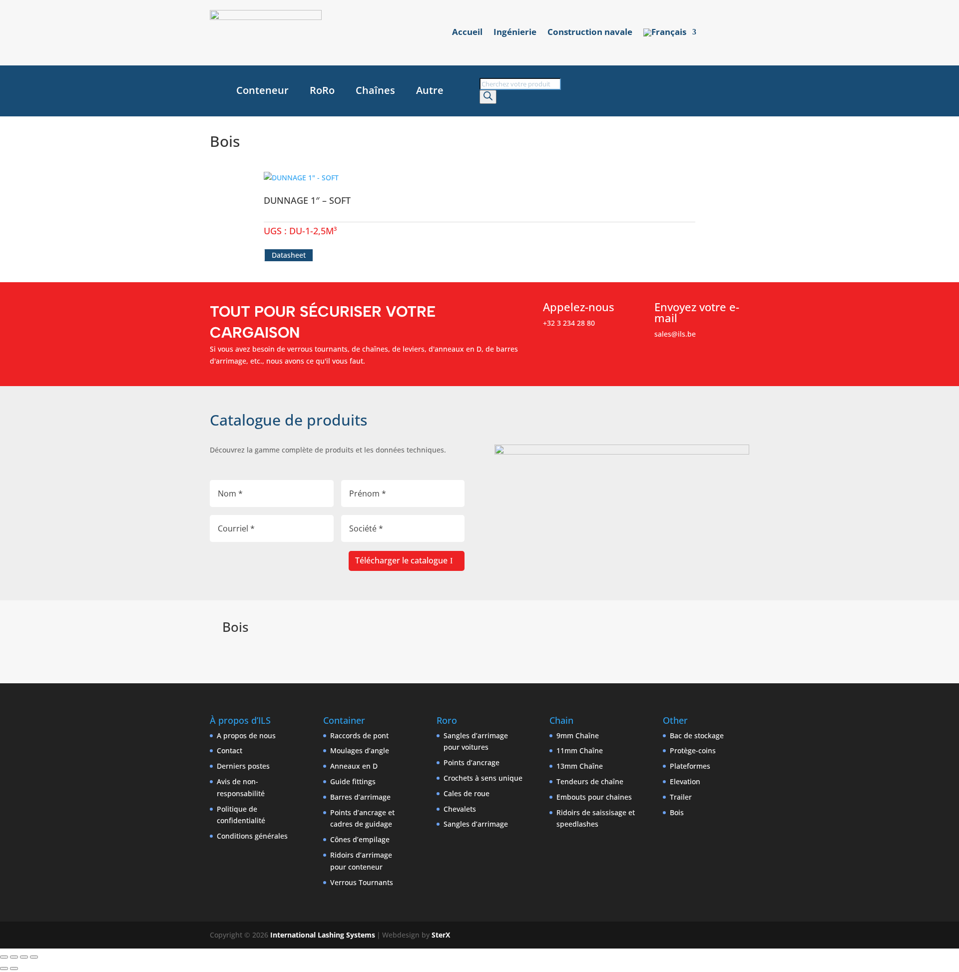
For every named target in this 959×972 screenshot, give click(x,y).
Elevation (685, 781)
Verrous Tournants (361, 882)
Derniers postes (243, 766)
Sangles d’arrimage (476, 824)
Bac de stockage (697, 735)
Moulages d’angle (359, 750)
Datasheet (289, 255)
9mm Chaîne (577, 735)
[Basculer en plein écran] (14, 957)
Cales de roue (466, 793)
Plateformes (690, 766)
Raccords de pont (359, 735)
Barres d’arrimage (360, 797)
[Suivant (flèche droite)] (14, 968)
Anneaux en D (354, 766)
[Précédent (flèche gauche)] (4, 968)
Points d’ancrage (471, 762)
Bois (677, 812)
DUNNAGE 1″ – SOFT (307, 200)
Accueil (467, 32)
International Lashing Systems (322, 935)
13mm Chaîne (579, 766)
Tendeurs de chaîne (589, 781)
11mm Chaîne (579, 750)
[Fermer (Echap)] (34, 957)
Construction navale (589, 32)
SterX (441, 935)
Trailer (681, 797)
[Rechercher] (488, 97)
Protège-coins (693, 750)
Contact (229, 750)
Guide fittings (353, 781)
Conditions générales (252, 836)
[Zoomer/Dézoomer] (4, 957)
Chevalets (460, 809)
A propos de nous (246, 735)
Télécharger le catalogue (401, 560)
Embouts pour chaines (594, 797)
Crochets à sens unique (483, 778)
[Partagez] (24, 957)
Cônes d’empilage (360, 839)
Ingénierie (514, 32)
